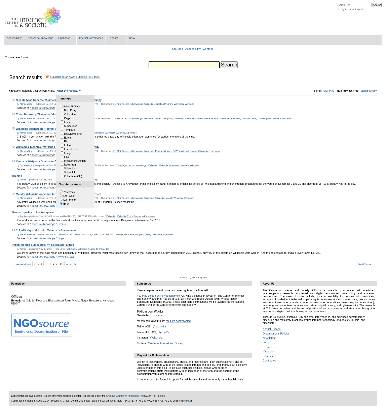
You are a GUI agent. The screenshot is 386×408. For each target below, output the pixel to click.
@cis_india (159, 326)
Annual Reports (272, 328)
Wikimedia (179, 104)
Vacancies (269, 351)
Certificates (269, 360)
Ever (66, 203)
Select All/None (71, 106)
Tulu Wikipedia (264, 118)
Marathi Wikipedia (199, 151)
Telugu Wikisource (82, 234)
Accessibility (14, 37)
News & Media (65, 256)
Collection (70, 114)
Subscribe (156, 315)
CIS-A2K (116, 104)
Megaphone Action (75, 160)
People (267, 347)
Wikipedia (189, 104)
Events (61, 224)
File (66, 141)
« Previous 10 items (22, 264)
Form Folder (71, 149)
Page (67, 118)
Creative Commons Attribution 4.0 (124, 396)
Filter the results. (68, 90)
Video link (70, 172)
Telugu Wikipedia (154, 234)
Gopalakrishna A (28, 165)
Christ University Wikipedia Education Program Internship (52, 114)
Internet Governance (91, 37)
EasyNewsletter (73, 133)
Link (66, 156)
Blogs (60, 238)
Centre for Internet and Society (166, 343)
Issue (67, 122)
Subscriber (70, 125)
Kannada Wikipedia (282, 118)
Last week (69, 195)
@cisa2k (164, 332)
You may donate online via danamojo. (159, 295)
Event (67, 137)
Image (67, 153)
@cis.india (156, 337)
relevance (328, 90)
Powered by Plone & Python (193, 277)
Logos (266, 342)
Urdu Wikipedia (221, 118)
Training (17, 175)
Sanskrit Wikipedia (204, 118)
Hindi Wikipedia (248, 118)
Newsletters (269, 338)
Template (69, 129)
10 (61, 264)
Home (24, 57)
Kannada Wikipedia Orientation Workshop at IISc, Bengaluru (53, 161)
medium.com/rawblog (178, 320)
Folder (67, 145)
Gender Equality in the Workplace (33, 212)
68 (75, 264)
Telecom (113, 37)
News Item (70, 164)
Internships (269, 356)
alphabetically (369, 90)
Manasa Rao (26, 104)
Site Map (177, 48)
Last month (69, 199)
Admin (23, 179)
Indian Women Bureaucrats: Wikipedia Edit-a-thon (43, 244)
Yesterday (69, 192)
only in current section (352, 9)
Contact (208, 48)
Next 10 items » (365, 264)
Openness (64, 37)
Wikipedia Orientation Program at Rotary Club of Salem (50, 128)
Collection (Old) (73, 176)
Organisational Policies (276, 333)
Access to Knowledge (40, 37)
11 (67, 264)
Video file (69, 168)
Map (188, 400)
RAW (132, 37)
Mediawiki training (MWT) (167, 151)
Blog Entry (70, 110)
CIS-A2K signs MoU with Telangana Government (46, 230)
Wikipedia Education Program (158, 104)
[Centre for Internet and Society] (34, 17)
